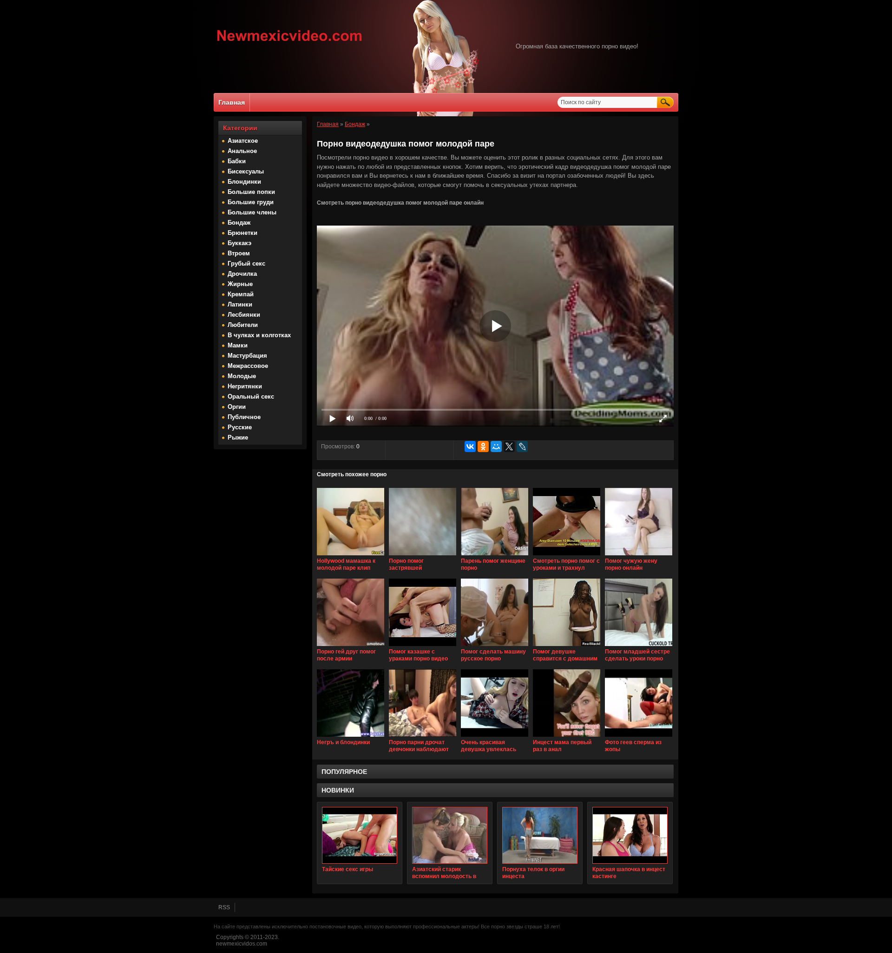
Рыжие (238, 437)
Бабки (237, 161)
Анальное (242, 150)
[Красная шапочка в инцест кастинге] (630, 835)
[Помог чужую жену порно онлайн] (638, 556)
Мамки (238, 345)
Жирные (240, 283)
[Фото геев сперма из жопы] (638, 737)
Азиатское (243, 140)
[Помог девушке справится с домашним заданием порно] (566, 646)
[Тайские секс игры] (359, 835)
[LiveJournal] (522, 446)
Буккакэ (239, 243)
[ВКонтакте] (470, 446)
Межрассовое (248, 365)
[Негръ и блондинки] (350, 737)
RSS (224, 907)
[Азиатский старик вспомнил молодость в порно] (449, 835)
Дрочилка (242, 273)
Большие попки (251, 191)
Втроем (239, 253)
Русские (240, 427)
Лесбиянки (244, 314)
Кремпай (241, 294)
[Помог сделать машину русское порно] (494, 646)
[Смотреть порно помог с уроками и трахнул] (566, 556)
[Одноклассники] (483, 446)
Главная (231, 102)
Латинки (240, 304)
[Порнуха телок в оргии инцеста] (539, 835)
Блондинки (244, 181)
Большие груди (251, 202)
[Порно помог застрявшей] (422, 556)
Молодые (242, 376)
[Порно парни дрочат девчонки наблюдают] (422, 737)
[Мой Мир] (496, 446)
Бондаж (239, 222)
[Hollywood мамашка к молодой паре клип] (350, 556)
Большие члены (252, 212)
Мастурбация (247, 355)
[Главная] (290, 42)
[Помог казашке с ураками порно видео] (422, 646)
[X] (509, 446)
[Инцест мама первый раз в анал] (566, 737)
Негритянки (245, 386)
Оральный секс (251, 396)
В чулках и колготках (259, 335)
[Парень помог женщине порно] (494, 556)
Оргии (237, 406)
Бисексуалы (246, 171)
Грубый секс (246, 263)
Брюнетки (242, 232)
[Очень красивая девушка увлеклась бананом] (494, 737)
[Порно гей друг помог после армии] (350, 646)
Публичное (244, 416)
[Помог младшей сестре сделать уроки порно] (638, 646)
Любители (243, 324)
